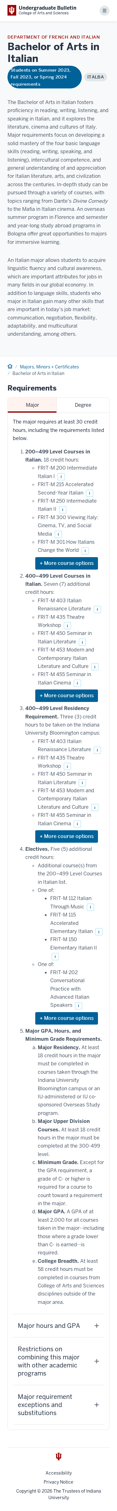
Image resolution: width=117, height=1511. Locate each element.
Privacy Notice (58, 1482)
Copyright (26, 1491)
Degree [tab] (83, 405)
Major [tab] (32, 405)
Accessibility (59, 1473)
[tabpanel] (58, 921)
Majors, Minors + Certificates (49, 367)
